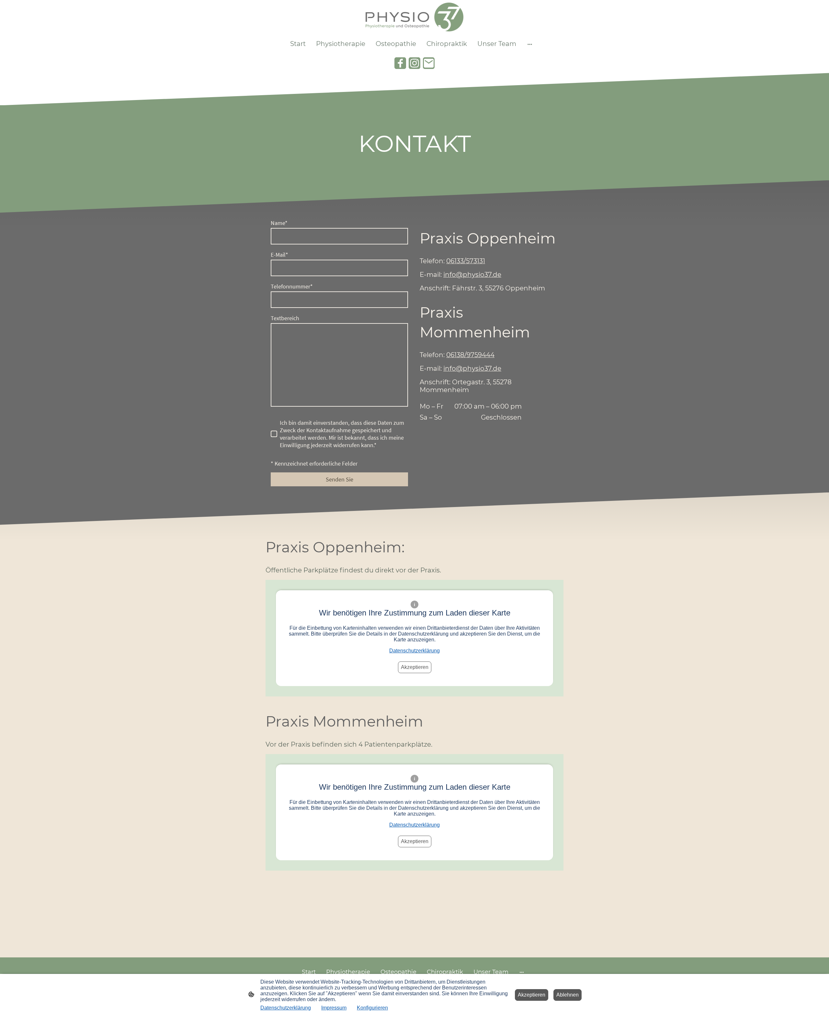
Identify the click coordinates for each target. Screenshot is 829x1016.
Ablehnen (567, 995)
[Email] (429, 63)
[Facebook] (400, 63)
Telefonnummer (292, 286)
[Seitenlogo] (414, 17)
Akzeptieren (414, 667)
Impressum (333, 1007)
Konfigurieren (372, 1007)
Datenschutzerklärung (414, 650)
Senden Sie (339, 479)
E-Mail (279, 254)
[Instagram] (414, 63)
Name (279, 223)
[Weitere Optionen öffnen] (530, 44)
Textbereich (285, 318)
